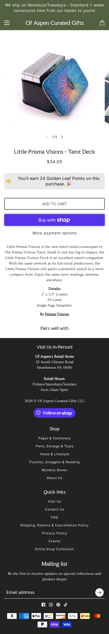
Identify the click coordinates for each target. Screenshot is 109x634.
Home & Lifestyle (54, 454)
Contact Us (54, 509)
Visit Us (54, 501)
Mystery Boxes (54, 470)
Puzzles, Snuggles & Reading (54, 462)
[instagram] (51, 605)
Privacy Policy (54, 533)
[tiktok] (66, 605)
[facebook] (43, 605)
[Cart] (102, 22)
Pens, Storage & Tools (55, 446)
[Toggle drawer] (7, 23)
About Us (54, 478)
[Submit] (99, 592)
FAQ (54, 517)
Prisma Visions (57, 314)
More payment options (55, 233)
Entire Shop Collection (54, 549)
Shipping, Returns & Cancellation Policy (54, 525)
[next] (62, 137)
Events (54, 541)
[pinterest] (58, 605)
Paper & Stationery (54, 438)
